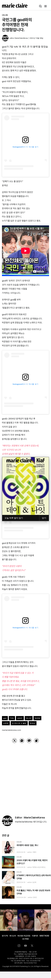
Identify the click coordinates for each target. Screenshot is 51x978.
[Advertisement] (25, 775)
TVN (12, 718)
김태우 (19, 718)
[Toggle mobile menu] (45, 6)
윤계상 (32, 723)
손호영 (5, 723)
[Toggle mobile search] (40, 6)
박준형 (37, 718)
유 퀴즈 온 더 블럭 (19, 723)
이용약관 (35, 936)
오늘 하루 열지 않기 (14, 518)
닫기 (44, 518)
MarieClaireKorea (21, 38)
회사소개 (13, 936)
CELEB (5, 15)
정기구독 (5, 936)
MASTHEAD (44, 936)
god (5, 718)
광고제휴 (25, 939)
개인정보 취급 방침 (23, 936)
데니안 (28, 718)
